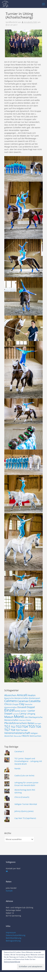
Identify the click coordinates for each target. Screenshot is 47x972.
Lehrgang (31, 713)
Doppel (31, 707)
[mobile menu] (43, 4)
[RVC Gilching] (5, 4)
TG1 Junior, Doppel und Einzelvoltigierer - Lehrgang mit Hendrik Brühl (28, 761)
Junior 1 (24, 710)
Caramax (22, 701)
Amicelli (22, 695)
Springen (38, 723)
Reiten (31, 723)
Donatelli (21, 707)
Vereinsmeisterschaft (17, 733)
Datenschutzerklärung (15, 935)
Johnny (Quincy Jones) (23, 811)
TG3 (19, 726)
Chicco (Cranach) (21, 797)
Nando (17, 768)
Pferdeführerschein (15, 723)
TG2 (13, 726)
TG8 (13, 730)
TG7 (7, 730)
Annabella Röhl (30, 22)
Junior (17, 710)
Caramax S (19, 751)
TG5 (31, 726)
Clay (21, 704)
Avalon (32, 695)
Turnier (24, 730)
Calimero (10, 701)
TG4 (25, 726)
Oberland (22, 720)
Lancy (22, 713)
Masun (8, 717)
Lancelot (16, 714)
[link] (23, 43)
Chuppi (15, 704)
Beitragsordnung (13, 940)
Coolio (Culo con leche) (24, 775)
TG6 (38, 726)
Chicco (8, 704)
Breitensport (34, 698)
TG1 (7, 726)
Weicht (25, 735)
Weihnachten (35, 736)
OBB (26, 717)
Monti (19, 716)
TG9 (18, 730)
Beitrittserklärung (13, 938)
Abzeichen (10, 695)
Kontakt (9, 890)
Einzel (9, 710)
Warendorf (18, 736)
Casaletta (34, 701)
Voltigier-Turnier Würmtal (25, 804)
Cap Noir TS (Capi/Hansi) (25, 818)
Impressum (11, 932)
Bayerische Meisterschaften (16, 698)
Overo (28, 720)
